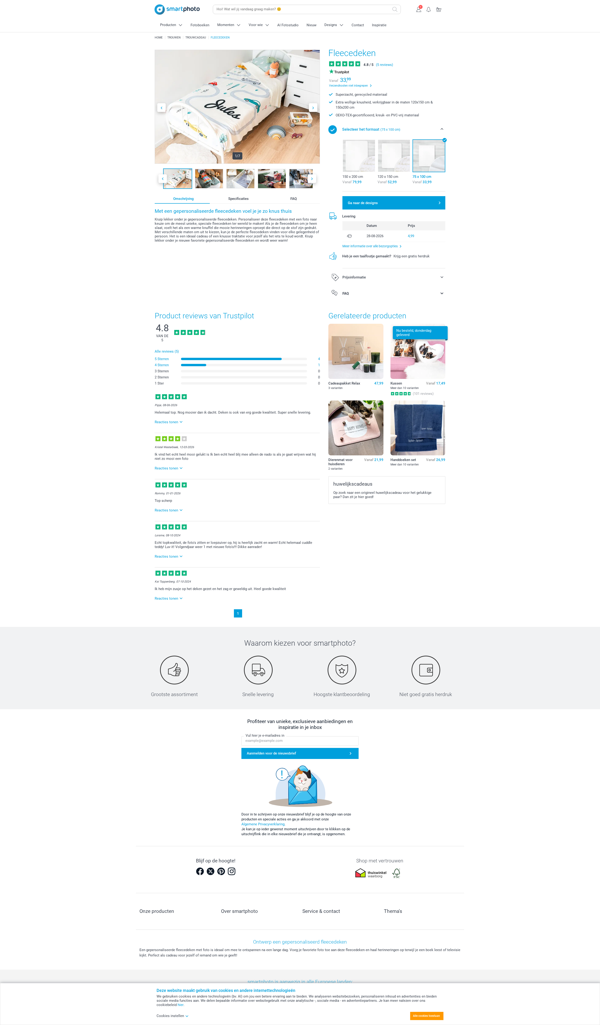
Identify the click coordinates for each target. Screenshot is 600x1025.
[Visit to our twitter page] (210, 871)
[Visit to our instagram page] (231, 871)
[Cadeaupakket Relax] (355, 351)
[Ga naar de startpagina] (177, 9)
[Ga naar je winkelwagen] (439, 9)
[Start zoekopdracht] (394, 9)
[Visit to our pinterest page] (221, 871)
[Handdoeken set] (417, 427)
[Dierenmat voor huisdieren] (355, 427)
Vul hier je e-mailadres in (265, 735)
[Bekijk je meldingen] (429, 9)
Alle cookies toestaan (426, 1015)
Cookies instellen (170, 1016)
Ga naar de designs (363, 203)
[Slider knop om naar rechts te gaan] (313, 107)
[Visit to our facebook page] (200, 871)
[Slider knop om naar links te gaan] (161, 107)
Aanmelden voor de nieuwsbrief (271, 753)
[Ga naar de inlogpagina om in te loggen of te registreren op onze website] (419, 9)
